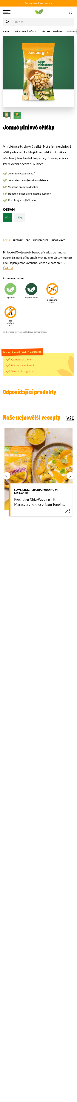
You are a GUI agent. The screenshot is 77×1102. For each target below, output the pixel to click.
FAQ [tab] (28, 240)
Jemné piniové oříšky (28, 127)
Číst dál (8, 268)
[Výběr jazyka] (71, 12)
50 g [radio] (7, 217)
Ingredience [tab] (40, 240)
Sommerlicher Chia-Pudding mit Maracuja (37, 491)
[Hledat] (7, 22)
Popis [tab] (6, 240)
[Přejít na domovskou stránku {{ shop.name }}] (38, 12)
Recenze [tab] (18, 240)
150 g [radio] (19, 217)
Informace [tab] (58, 240)
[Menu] (10, 12)
